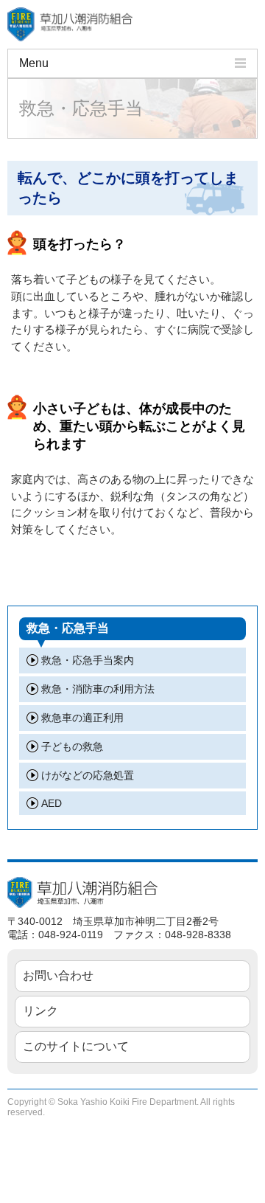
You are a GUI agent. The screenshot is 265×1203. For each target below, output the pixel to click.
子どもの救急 (72, 746)
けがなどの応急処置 (87, 775)
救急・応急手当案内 (87, 660)
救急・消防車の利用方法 (98, 689)
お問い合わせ (58, 975)
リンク (40, 1011)
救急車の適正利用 (82, 718)
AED (51, 803)
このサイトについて (76, 1046)
